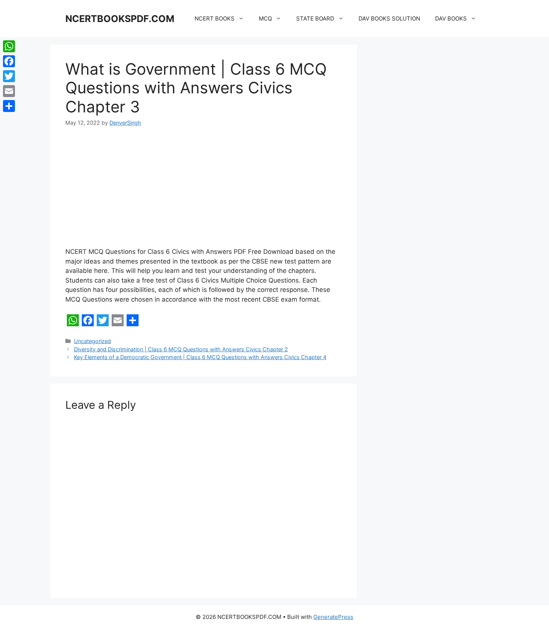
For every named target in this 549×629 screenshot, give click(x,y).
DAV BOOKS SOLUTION (389, 18)
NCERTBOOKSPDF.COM (119, 18)
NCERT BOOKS (215, 18)
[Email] (8, 91)
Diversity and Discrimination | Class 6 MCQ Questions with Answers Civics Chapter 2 (181, 349)
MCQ (265, 18)
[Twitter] (8, 76)
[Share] (8, 106)
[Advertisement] (203, 192)
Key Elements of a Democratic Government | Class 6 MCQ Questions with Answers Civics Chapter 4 (200, 357)
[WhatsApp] (8, 46)
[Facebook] (8, 61)
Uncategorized (92, 341)
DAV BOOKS (451, 18)
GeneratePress (333, 616)
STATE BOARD (315, 18)
